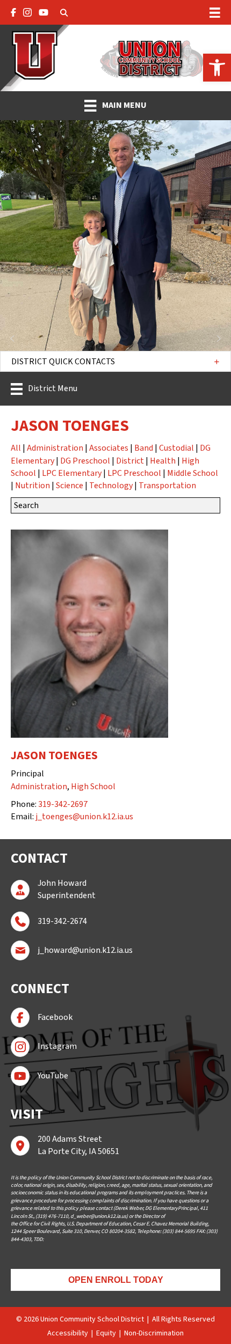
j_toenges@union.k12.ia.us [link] (84, 816)
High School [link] (93, 786)
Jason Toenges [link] (54, 755)
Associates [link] (108, 448)
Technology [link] (111, 485)
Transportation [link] (167, 485)
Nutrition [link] (32, 485)
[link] (217, 68)
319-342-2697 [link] (63, 804)
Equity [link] (106, 1333)
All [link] (16, 448)
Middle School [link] (192, 473)
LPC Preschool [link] (134, 473)
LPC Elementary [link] (72, 473)
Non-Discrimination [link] (154, 1333)
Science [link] (69, 485)
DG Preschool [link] (85, 461)
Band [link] (143, 448)
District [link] (130, 461)
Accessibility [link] (67, 1333)
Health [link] (163, 461)
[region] (115, 235)
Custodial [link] (176, 448)
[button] (115, 361)
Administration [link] (55, 448)
